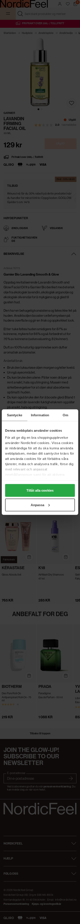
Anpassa (37, 505)
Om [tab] (65, 415)
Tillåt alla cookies (40, 490)
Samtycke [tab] (14, 415)
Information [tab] (40, 415)
